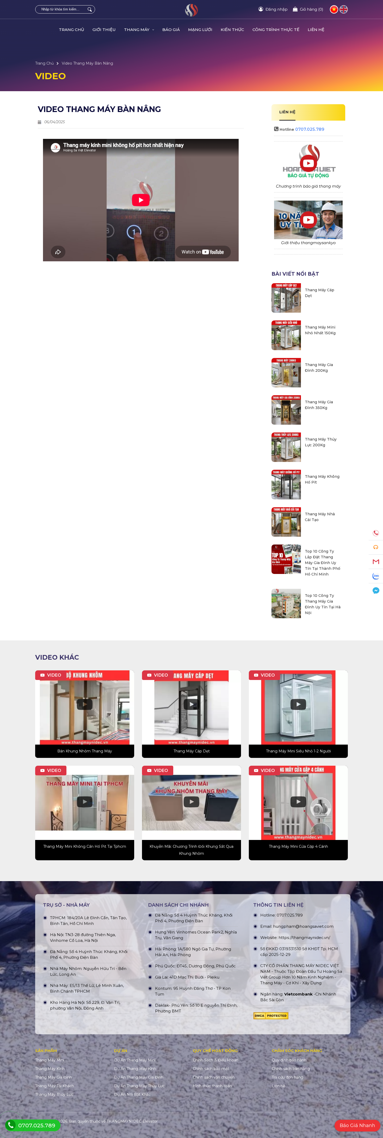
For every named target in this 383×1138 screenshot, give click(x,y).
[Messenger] (376, 590)
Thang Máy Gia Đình (53, 1077)
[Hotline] (376, 533)
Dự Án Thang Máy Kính (135, 1068)
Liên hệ (316, 29)
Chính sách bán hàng (291, 1068)
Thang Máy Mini (49, 1060)
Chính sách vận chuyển (213, 1077)
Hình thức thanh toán (212, 1086)
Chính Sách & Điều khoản (215, 1060)
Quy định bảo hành (289, 1060)
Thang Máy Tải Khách (54, 1086)
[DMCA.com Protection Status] (270, 1017)
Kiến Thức (232, 29)
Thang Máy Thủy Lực (54, 1094)
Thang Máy (137, 29)
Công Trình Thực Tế (275, 29)
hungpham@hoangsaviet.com (303, 926)
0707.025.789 (309, 129)
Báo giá (171, 29)
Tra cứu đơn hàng (287, 1077)
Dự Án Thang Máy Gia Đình (138, 1077)
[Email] (376, 562)
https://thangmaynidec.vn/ (304, 937)
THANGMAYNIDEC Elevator (132, 1121)
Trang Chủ (71, 29)
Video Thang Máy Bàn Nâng (87, 63)
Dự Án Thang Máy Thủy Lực (139, 1086)
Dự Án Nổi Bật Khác (132, 1094)
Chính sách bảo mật (211, 1068)
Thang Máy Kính (50, 1068)
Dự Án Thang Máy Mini (135, 1060)
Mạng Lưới (200, 29)
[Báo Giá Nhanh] (376, 547)
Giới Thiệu (104, 29)
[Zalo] (376, 576)
